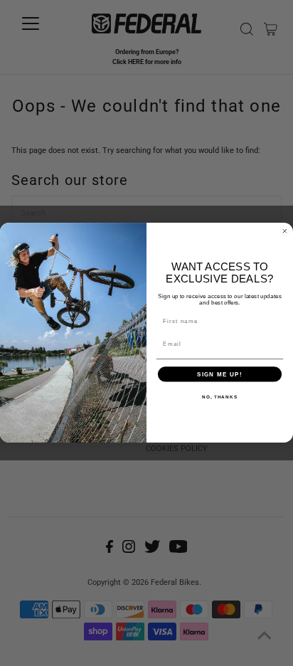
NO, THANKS (220, 396)
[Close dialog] (284, 231)
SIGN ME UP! (220, 374)
